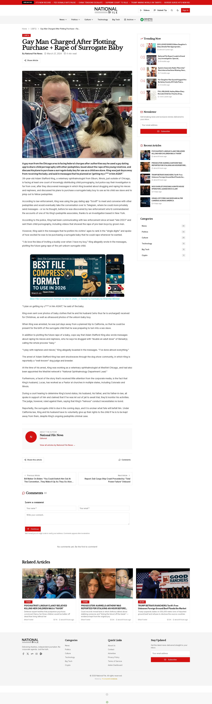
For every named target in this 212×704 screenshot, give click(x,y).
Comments (126, 460)
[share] (100, 257)
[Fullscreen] (122, 262)
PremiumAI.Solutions (109, 679)
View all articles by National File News (57, 445)
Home (24, 29)
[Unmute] (110, 262)
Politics (74, 20)
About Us (111, 645)
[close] (107, 694)
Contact (111, 649)
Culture (88, 20)
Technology (103, 20)
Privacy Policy (113, 657)
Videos (147, 10)
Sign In (185, 10)
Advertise (112, 653)
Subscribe (165, 131)
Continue (35, 529)
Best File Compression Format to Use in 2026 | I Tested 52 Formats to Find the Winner (67, 258)
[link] (34, 258)
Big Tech (116, 20)
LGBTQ (33, 29)
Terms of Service (115, 661)
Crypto (68, 665)
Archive (130, 20)
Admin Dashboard (115, 665)
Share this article (34, 460)
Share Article (32, 60)
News (62, 20)
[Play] (107, 262)
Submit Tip (162, 10)
